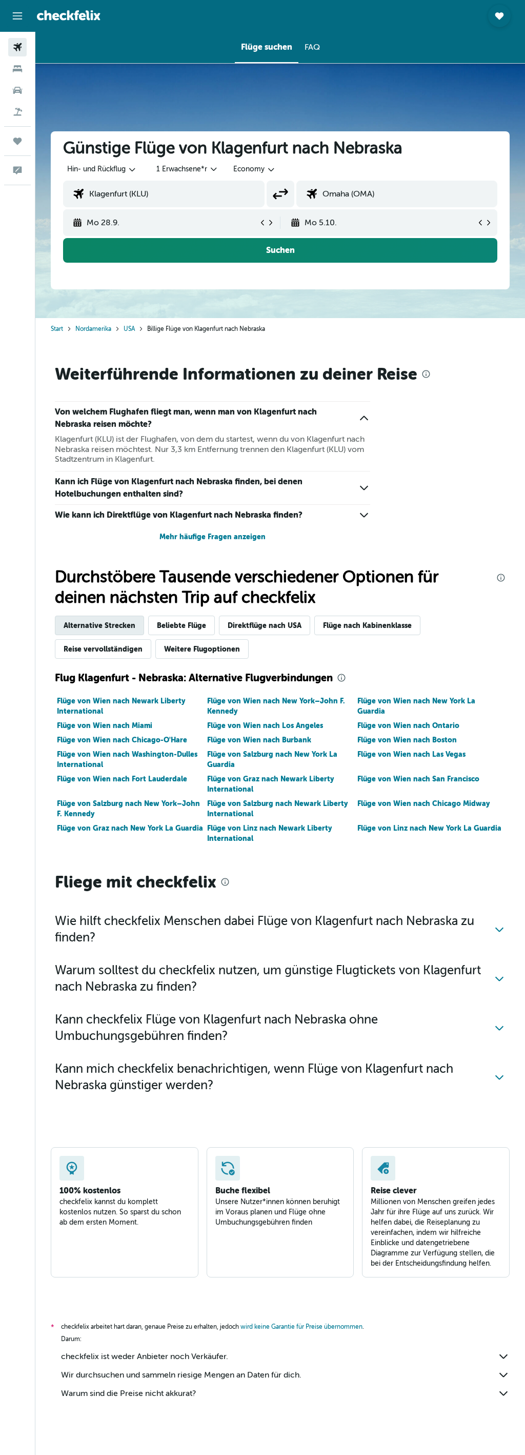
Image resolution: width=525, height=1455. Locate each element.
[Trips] (17, 141)
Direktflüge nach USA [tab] (264, 625)
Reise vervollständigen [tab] (103, 649)
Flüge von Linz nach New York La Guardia (429, 828)
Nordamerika (93, 328)
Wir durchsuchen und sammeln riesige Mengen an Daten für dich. (181, 1375)
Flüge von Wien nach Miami (104, 725)
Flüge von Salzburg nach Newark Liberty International (277, 808)
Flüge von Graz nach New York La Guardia (130, 828)
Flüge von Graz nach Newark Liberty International (270, 784)
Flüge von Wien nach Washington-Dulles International (127, 759)
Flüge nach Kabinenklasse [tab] (367, 625)
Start (57, 328)
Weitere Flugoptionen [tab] (202, 649)
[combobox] (254, 169)
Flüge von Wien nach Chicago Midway (423, 803)
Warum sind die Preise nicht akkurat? (128, 1393)
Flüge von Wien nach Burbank (259, 740)
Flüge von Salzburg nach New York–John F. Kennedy (128, 808)
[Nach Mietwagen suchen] (17, 90)
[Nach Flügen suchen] (17, 47)
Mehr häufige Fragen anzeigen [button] (212, 537)
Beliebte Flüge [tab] (181, 625)
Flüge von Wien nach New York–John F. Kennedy (276, 706)
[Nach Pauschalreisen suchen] (17, 112)
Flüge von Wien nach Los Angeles (265, 725)
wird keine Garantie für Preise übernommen (301, 1326)
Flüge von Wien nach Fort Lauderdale (122, 779)
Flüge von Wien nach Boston (407, 740)
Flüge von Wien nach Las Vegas (411, 754)
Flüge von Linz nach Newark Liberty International (269, 833)
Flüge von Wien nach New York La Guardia (416, 706)
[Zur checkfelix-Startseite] (68, 15)
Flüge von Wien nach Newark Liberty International (121, 706)
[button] (17, 16)
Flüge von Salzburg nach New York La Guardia (272, 759)
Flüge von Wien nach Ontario (408, 725)
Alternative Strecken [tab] (99, 625)
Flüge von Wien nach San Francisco (418, 779)
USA (129, 328)
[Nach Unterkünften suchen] (17, 68)
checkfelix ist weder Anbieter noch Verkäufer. (144, 1356)
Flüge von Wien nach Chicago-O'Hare (122, 740)
